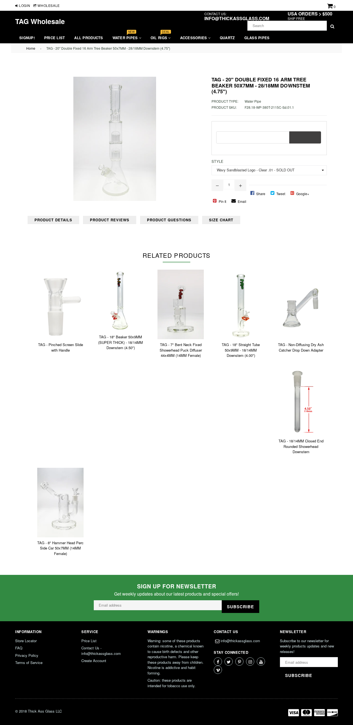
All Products (88, 37)
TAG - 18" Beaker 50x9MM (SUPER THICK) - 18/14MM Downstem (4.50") (120, 342)
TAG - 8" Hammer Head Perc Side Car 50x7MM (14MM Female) (60, 548)
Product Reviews (109, 219)
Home (30, 48)
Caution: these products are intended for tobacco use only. (172, 683)
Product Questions (169, 219)
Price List (54, 37)
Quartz (227, 37)
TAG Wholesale (40, 21)
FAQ (18, 647)
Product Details (53, 219)
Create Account (93, 660)
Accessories (194, 37)
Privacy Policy (26, 655)
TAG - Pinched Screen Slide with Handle (60, 347)
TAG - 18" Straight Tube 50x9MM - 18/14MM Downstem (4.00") (241, 350)
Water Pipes (126, 36)
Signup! (27, 37)
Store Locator (26, 640)
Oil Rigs (160, 36)
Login (24, 5)
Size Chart (221, 219)
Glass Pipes (257, 37)
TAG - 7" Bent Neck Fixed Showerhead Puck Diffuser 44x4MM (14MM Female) (181, 350)
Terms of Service (28, 662)
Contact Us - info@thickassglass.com (101, 650)
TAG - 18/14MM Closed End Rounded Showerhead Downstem (301, 446)
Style (217, 161)
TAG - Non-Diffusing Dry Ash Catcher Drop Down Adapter (301, 347)
